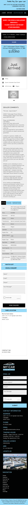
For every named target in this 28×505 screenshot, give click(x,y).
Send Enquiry (14, 305)
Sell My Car (6, 486)
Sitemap (5, 491)
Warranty (5, 484)
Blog (4, 490)
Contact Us (6, 488)
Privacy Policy (4, 500)
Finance (5, 482)
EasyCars (22, 503)
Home (4, 475)
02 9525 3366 (20, 9)
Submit (15, 405)
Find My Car (6, 479)
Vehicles (5, 477)
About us (5, 481)
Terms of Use (12, 500)
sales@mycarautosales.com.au (11, 429)
